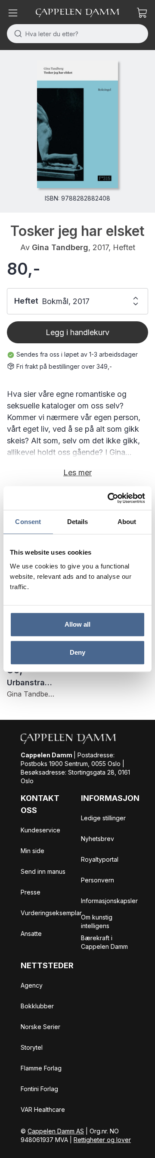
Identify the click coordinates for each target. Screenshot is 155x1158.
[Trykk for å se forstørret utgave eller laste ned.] (77, 124)
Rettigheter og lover (102, 1139)
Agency (32, 985)
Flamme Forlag (41, 1068)
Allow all (78, 624)
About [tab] (127, 521)
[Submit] (16, 33)
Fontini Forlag (39, 1088)
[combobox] (77, 33)
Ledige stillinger (103, 818)
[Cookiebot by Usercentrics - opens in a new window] (109, 498)
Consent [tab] (28, 521)
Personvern (97, 880)
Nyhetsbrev (97, 838)
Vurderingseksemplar (51, 912)
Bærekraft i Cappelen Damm (104, 942)
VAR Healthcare (43, 1109)
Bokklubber (37, 1006)
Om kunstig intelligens (96, 921)
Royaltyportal (99, 859)
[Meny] (13, 13)
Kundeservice (40, 830)
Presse (30, 892)
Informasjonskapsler (109, 900)
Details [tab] (77, 521)
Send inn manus (43, 871)
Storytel (32, 1047)
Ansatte (31, 933)
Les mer (77, 472)
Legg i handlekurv (77, 332)
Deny (77, 652)
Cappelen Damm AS (56, 1131)
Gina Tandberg (60, 247)
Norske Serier (40, 1026)
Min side (32, 850)
